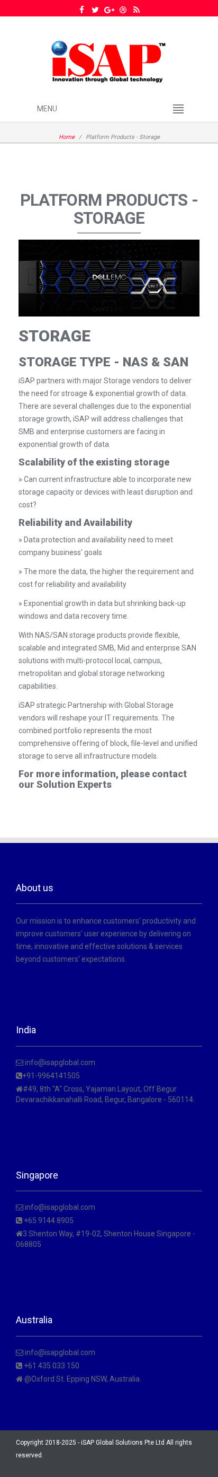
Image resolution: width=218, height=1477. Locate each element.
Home (67, 137)
